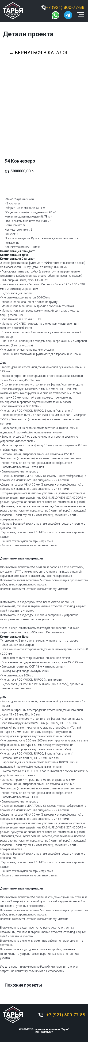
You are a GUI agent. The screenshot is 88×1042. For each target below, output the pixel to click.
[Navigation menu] (5, 68)
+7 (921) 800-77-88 (65, 7)
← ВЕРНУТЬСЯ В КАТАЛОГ (38, 52)
